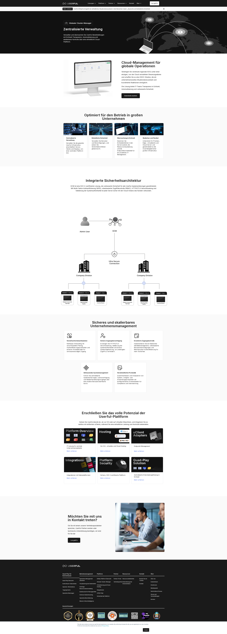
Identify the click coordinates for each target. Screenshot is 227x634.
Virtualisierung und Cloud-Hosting (104, 585)
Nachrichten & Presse (156, 591)
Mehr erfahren (72, 451)
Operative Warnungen (68, 593)
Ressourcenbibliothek (128, 578)
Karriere (153, 599)
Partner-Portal (117, 578)
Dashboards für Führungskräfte (88, 591)
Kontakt (131, 3)
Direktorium (154, 585)
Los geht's (154, 3)
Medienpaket (154, 588)
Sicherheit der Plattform (103, 596)
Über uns (153, 578)
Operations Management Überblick (86, 579)
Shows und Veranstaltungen (155, 595)
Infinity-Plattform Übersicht (104, 578)
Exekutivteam (154, 581)
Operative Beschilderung (86, 598)
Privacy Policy (105, 625)
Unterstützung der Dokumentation (127, 582)
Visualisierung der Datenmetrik (88, 583)
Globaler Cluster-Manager (104, 581)
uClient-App (100, 593)
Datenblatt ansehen (130, 96)
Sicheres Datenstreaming (86, 594)
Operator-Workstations (69, 587)
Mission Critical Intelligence (87, 601)
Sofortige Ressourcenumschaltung (86, 587)
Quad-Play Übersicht (68, 580)
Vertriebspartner (118, 581)
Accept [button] (146, 630)
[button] (92, 3)
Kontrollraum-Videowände (69, 583)
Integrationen (100, 590)
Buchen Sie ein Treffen (143, 579)
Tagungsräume (66, 590)
